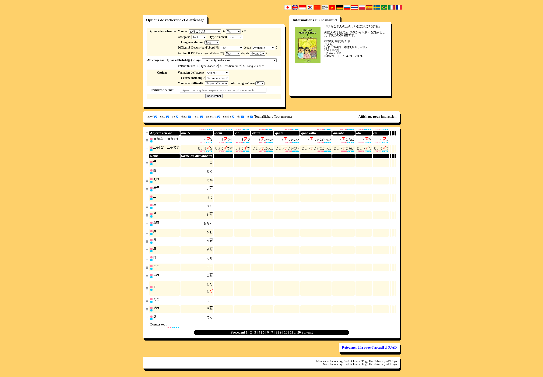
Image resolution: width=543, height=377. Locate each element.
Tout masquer (283, 116)
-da (238, 116)
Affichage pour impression (377, 116)
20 (299, 332)
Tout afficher (263, 116)
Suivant (307, 332)
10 (285, 332)
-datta (184, 116)
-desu (162, 116)
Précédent (238, 332)
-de (173, 116)
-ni (247, 116)
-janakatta (211, 116)
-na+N (150, 116)
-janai (196, 116)
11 (291, 332)
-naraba (226, 116)
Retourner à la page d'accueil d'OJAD (369, 347)
